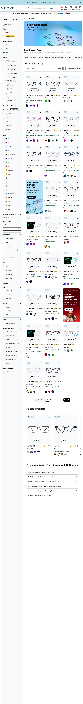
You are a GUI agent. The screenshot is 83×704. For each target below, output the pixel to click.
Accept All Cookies (62, 699)
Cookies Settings (61, 695)
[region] (41, 697)
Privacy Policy (20, 702)
